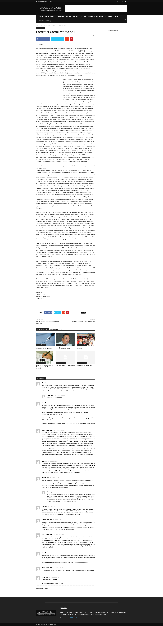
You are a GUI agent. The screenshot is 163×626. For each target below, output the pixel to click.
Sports (68, 17)
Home (116, 17)
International (50, 17)
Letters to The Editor (95, 17)
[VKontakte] (122, 1)
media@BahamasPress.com (74, 618)
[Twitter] (117, 1)
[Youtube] (125, 1)
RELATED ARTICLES (42, 329)
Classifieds (108, 17)
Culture (83, 17)
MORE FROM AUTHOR (56, 329)
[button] (125, 19)
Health (75, 17)
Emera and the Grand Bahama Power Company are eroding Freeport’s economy (45, 366)
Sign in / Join (52, 1)
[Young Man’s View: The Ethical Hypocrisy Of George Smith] (65, 339)
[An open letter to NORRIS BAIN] (86, 357)
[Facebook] (114, 1)
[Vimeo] (120, 1)
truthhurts (50, 395)
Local (41, 17)
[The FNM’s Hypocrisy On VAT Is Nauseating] (86, 339)
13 (94, 35)
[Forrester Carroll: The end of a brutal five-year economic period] (65, 357)
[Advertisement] (96, 8)
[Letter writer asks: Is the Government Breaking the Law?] (45, 339)
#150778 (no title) (45, 21)
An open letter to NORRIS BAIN (84, 365)
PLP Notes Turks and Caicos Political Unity (83, 321)
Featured (61, 17)
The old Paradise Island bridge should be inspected (47, 322)
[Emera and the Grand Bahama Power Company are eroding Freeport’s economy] (45, 357)
